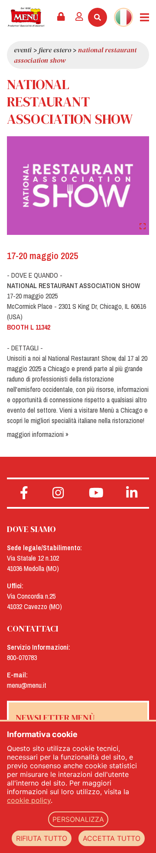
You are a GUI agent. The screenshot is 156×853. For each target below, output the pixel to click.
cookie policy (29, 800)
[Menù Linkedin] (132, 493)
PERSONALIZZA (78, 819)
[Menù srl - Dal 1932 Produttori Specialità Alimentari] (26, 17)
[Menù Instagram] (58, 493)
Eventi (23, 50)
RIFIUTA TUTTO (41, 838)
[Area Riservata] (61, 17)
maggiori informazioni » (37, 434)
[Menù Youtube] (96, 493)
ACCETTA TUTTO (111, 838)
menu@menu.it (26, 685)
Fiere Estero (55, 50)
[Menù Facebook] (24, 493)
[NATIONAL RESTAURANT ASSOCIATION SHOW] (78, 185)
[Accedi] (79, 17)
